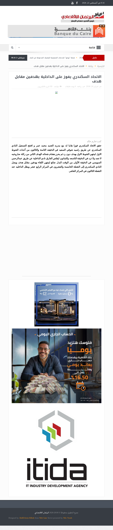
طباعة (56, 87)
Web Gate (43, 518)
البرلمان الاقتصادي (42, 513)
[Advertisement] (56, 117)
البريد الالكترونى (43, 87)
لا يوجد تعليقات (70, 86)
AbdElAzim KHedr (27, 518)
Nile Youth (67, 518)
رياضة (79, 86)
